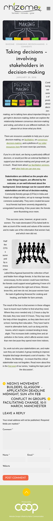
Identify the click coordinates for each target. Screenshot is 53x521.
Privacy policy (26, 502)
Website (6, 466)
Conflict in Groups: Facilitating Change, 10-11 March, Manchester (26, 403)
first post (12, 366)
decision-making (36, 44)
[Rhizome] (23, 14)
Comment (8, 430)
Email (30, 455)
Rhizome (10, 44)
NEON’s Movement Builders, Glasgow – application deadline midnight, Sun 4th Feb (24, 389)
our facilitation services (38, 165)
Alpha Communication (36, 516)
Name (6, 455)
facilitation (29, 140)
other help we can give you (28, 169)
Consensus (21, 44)
